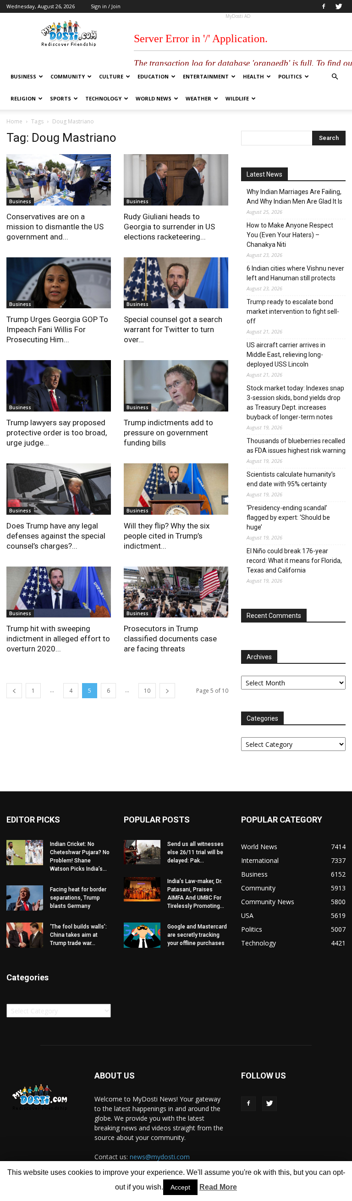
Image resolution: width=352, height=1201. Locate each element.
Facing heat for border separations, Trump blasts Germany (78, 897)
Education (153, 76)
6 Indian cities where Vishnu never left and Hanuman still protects (295, 273)
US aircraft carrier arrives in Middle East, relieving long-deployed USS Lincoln (286, 354)
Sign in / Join (106, 6)
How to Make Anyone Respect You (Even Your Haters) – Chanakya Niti (290, 235)
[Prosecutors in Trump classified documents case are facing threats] (176, 592)
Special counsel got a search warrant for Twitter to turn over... (173, 329)
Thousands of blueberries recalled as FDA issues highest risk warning (296, 445)
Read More (218, 1187)
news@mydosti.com (160, 1156)
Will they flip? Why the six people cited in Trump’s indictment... (166, 535)
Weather (198, 98)
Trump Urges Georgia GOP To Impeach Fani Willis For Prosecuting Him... (57, 329)
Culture (111, 76)
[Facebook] (323, 6)
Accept (180, 1187)
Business (23, 76)
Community (67, 76)
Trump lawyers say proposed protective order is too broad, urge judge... (56, 432)
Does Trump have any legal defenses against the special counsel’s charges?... (55, 535)
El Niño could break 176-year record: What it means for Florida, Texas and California (294, 560)
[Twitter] (339, 6)
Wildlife (237, 98)
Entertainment (206, 76)
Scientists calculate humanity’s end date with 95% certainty (291, 479)
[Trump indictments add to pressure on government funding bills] (176, 385)
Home (14, 121)
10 (147, 691)
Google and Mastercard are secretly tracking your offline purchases (197, 934)
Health (253, 76)
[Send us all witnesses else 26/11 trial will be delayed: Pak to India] (142, 852)
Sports (60, 98)
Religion (23, 98)
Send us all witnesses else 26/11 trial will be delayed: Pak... (195, 852)
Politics (290, 76)
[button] (335, 76)
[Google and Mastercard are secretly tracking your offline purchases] (142, 935)
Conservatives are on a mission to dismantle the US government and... (55, 226)
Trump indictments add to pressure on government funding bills (168, 432)
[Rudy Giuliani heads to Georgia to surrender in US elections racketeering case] (176, 180)
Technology (103, 98)
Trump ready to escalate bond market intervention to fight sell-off (293, 311)
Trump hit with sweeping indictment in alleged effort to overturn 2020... (58, 638)
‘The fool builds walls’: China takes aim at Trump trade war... (78, 934)
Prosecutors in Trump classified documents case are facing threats (170, 638)
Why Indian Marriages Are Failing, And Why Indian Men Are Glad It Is (294, 196)
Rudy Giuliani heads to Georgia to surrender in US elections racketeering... (169, 226)
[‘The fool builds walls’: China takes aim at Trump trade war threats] (24, 935)
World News (153, 98)
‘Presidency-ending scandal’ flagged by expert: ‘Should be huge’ (288, 517)
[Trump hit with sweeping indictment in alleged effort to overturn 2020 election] (58, 592)
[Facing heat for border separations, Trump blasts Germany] (24, 898)
